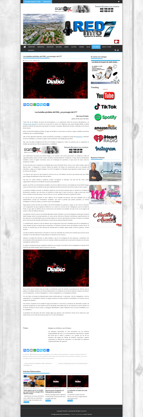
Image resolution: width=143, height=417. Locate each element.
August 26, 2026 (28, 388)
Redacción (37, 60)
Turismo (81, 47)
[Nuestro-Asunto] (105, 218)
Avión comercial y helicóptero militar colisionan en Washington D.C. (38, 364)
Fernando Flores (32, 356)
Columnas (96, 47)
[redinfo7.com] (71, 44)
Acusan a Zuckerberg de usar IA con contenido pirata (73, 363)
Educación (50, 47)
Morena (67, 356)
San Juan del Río (50, 358)
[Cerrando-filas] (105, 172)
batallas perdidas (58, 354)
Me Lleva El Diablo (60, 356)
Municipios (40, 47)
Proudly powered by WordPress (60, 414)
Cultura (73, 47)
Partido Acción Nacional (29, 124)
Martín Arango (52, 356)
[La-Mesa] (105, 194)
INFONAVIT (45, 356)
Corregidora (72, 354)
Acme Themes (88, 414)
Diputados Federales (80, 354)
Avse (52, 354)
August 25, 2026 (72, 388)
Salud (88, 47)
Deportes (31, 50)
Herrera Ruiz (39, 356)
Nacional (59, 47)
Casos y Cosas (106, 47)
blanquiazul (79, 136)
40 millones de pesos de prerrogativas (41, 354)
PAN (82, 356)
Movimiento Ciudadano (74, 356)
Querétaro (31, 47)
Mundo (66, 47)
